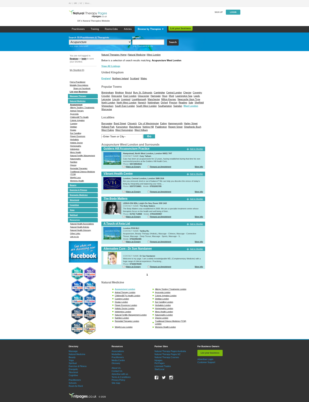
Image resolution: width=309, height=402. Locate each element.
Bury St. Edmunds (142, 92)
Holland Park (108, 127)
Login (233, 12)
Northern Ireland (120, 78)
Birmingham (107, 92)
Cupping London (122, 299)
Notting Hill (148, 127)
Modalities (117, 354)
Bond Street (120, 123)
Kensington (122, 127)
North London (108, 102)
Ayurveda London (162, 292)
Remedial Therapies (78, 168)
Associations (118, 351)
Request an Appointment (160, 167)
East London (129, 96)
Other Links (75, 233)
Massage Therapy (78, 96)
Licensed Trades (162, 366)
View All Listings (110, 66)
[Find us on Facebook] (156, 377)
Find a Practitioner (77, 82)
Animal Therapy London (125, 292)
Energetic (73, 369)
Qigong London (161, 318)
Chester (187, 92)
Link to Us (74, 237)
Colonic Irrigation (77, 120)
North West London (126, 102)
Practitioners (78, 29)
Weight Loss (75, 177)
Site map (116, 383)
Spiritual (74, 215)
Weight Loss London (124, 327)
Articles (128, 29)
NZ (81, 3)
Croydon (105, 96)
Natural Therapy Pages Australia (170, 351)
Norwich (142, 102)
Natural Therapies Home (113, 54)
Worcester (106, 109)
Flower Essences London (126, 305)
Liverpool (125, 99)
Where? (136, 37)
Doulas (73, 130)
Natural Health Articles (79, 227)
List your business (180, 28)
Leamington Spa (183, 96)
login (84, 59)
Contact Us (117, 371)
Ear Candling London (164, 302)
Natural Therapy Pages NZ (167, 354)
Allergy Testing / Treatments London (170, 289)
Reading (183, 102)
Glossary (116, 363)
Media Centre (118, 360)
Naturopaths (75, 159)
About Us (116, 368)
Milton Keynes (168, 99)
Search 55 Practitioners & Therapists (89, 37)
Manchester (154, 99)
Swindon (177, 106)
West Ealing (107, 130)
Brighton (119, 92)
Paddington (161, 127)
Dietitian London (162, 299)
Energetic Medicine (79, 195)
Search (173, 42)
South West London (146, 106)
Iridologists (74, 149)
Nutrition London (122, 318)
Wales (144, 78)
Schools (73, 383)
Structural (74, 200)
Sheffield (199, 102)
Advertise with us (120, 374)
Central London (174, 92)
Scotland (134, 78)
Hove (164, 96)
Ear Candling (75, 133)
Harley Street (191, 123)
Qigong (73, 165)
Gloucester (143, 96)
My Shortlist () (77, 70)
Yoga (72, 210)
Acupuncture (76, 105)
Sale (190, 102)
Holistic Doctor (76, 143)
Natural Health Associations (82, 224)
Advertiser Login (205, 359)
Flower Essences (77, 136)
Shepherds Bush (192, 127)
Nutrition (73, 162)
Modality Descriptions (79, 85)
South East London (125, 106)
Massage (73, 351)
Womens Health (77, 181)
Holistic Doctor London (124, 308)
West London (154, 54)
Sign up (219, 12)
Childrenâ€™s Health (79, 117)
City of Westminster (148, 123)
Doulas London (121, 302)
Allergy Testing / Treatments (82, 107)
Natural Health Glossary (80, 230)
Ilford (171, 96)
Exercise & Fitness (78, 190)
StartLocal (159, 369)
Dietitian (73, 127)
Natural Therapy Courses (166, 357)
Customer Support (206, 362)
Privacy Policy (118, 380)
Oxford (164, 102)
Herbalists (74, 139)
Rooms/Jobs (111, 29)
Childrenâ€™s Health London (127, 295)
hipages (158, 360)
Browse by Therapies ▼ (151, 29)
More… (88, 3)
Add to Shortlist (196, 149)
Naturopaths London (164, 315)
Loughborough (139, 99)
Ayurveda (74, 114)
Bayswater (106, 123)
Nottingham (153, 102)
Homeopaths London (164, 308)
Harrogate (156, 96)
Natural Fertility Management (82, 155)
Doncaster (116, 96)
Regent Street (175, 127)
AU (70, 3)
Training (95, 29)
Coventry (197, 92)
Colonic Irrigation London (165, 295)
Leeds (197, 96)
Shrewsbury (107, 106)
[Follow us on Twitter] (164, 377)
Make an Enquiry (133, 167)
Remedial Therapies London (127, 321)
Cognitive (74, 205)
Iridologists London (123, 312)
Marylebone (135, 127)
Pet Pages (159, 363)
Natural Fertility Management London (131, 315)
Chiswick (132, 123)
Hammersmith (175, 123)
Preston (173, 102)
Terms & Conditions (121, 377)
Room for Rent (76, 386)
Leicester (106, 99)
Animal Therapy (77, 111)
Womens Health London (165, 327)
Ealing (163, 123)
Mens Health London (164, 312)
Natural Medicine (77, 101)
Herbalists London (163, 305)
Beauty (73, 185)
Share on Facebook (81, 88)
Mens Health (75, 152)
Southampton (165, 106)
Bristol (128, 92)
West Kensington (124, 130)
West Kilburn (141, 130)
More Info (199, 167)
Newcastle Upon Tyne (189, 99)
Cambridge (159, 92)
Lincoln (116, 99)
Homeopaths (75, 146)
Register (74, 59)
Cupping (73, 124)
